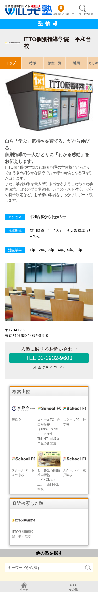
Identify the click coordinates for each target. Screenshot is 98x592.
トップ (11, 63)
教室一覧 (54, 63)
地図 (76, 63)
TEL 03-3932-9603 (49, 358)
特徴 (32, 63)
